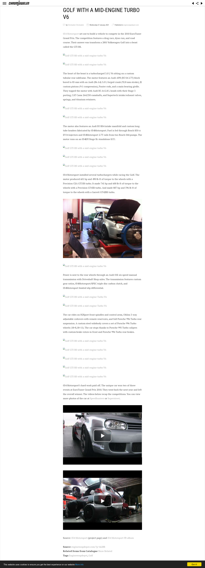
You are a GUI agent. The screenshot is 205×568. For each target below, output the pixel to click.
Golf (91, 555)
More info (79, 564)
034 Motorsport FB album (120, 537)
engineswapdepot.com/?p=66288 (88, 546)
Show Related (105, 551)
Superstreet (114, 398)
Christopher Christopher (76, 25)
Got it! (194, 564)
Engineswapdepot (78, 555)
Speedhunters (97, 398)
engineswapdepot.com (131, 25)
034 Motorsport (71, 33)
